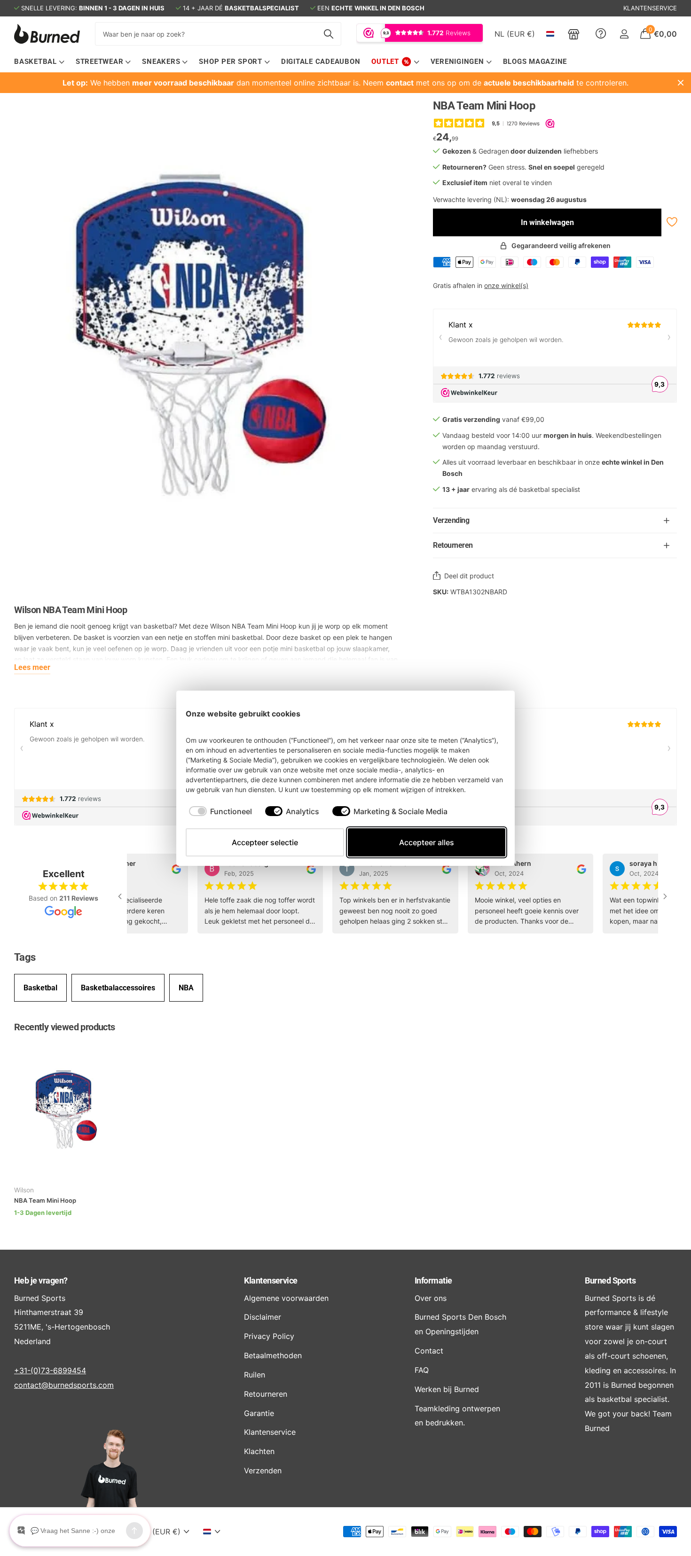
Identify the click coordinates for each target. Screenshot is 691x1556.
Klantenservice (270, 1280)
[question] (600, 33)
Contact (429, 1350)
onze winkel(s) (506, 285)
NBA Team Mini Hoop (45, 1200)
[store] (573, 33)
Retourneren (265, 1394)
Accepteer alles (426, 842)
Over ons (431, 1298)
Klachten (259, 1451)
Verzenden (263, 1470)
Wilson (24, 1190)
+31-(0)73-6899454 (50, 1370)
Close (680, 82)
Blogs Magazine (535, 61)
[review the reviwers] (167, 868)
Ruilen (254, 1374)
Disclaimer (262, 1317)
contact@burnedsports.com (64, 1385)
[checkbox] (220, 811)
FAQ (422, 1370)
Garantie (259, 1413)
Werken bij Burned (447, 1389)
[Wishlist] (671, 222)
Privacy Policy (269, 1336)
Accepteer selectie (265, 842)
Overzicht (484, 713)
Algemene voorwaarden (286, 1298)
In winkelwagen (547, 222)
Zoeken (328, 34)
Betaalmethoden (273, 1355)
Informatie (433, 1280)
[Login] (624, 34)
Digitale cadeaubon (321, 61)
